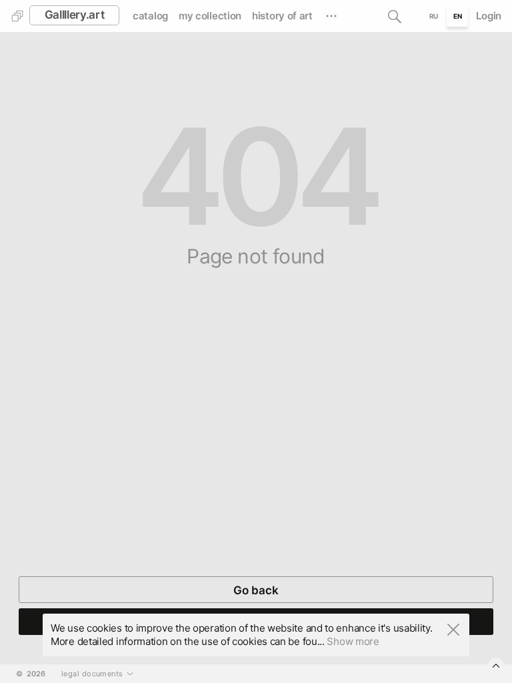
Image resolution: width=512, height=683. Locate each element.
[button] (395, 16)
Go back (256, 590)
